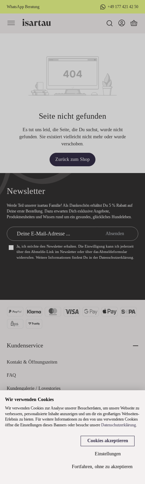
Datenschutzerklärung (118, 425)
